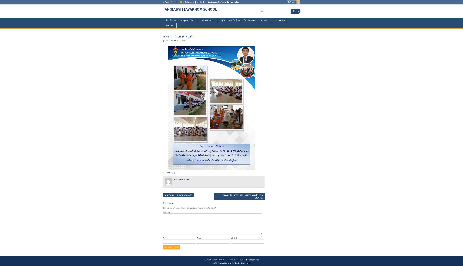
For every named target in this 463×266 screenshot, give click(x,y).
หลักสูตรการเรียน (187, 20)
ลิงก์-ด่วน (291, 2)
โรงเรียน (169, 20)
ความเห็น (167, 212)
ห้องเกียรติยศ (249, 20)
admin (184, 41)
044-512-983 (171, 2)
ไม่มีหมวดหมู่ (170, 172)
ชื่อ (164, 238)
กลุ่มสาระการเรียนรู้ (228, 20)
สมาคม (264, 20)
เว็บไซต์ (234, 238)
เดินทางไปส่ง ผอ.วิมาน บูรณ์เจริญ (178, 195)
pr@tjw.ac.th (188, 2)
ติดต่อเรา (169, 25)
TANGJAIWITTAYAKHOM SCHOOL (190, 9)
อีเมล (199, 238)
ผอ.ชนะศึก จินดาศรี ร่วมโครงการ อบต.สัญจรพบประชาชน (243, 196)
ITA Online (278, 20)
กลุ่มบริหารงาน (207, 20)
